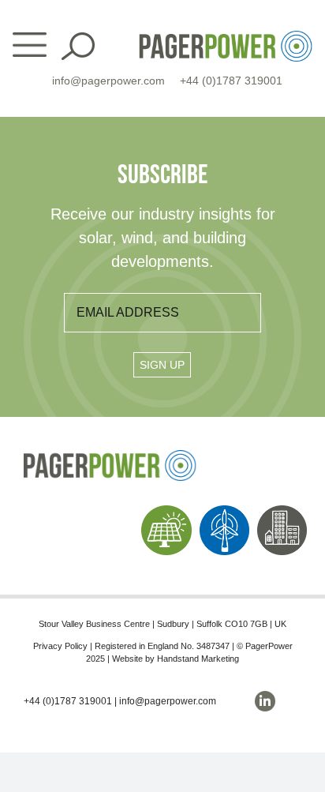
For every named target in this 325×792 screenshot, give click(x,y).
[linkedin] (265, 701)
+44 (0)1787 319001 (231, 80)
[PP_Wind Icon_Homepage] (224, 511)
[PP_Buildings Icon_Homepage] (282, 511)
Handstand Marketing (198, 658)
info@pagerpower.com (108, 80)
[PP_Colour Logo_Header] (225, 36)
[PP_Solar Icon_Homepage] (166, 511)
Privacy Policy (60, 646)
